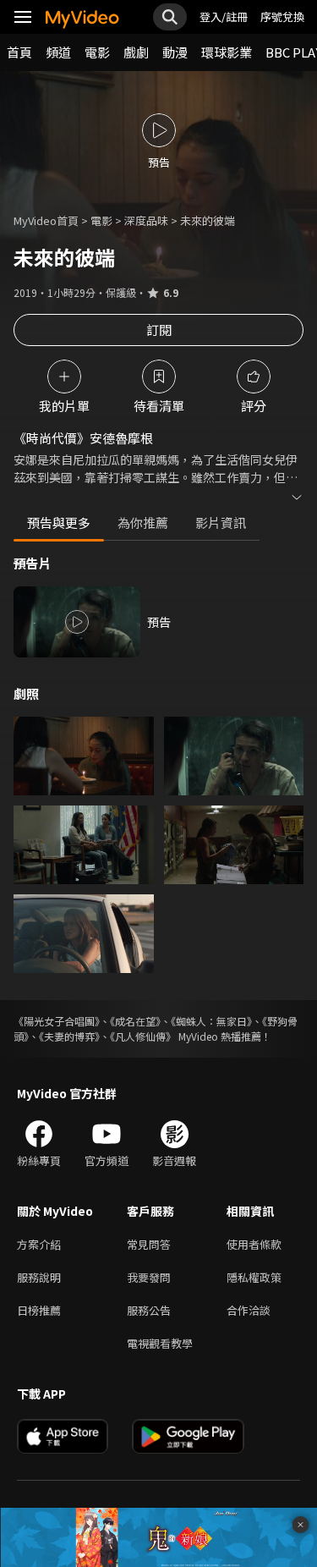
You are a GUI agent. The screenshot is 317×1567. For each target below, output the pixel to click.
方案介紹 (39, 1244)
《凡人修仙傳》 (143, 1036)
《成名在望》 (135, 1021)
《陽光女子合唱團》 (57, 1021)
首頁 (19, 52)
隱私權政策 (254, 1277)
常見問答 (149, 1244)
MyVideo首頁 (46, 220)
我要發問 (149, 1277)
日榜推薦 (39, 1310)
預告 (159, 621)
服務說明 (39, 1277)
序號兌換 (282, 16)
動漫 (175, 52)
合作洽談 (249, 1310)
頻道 (58, 52)
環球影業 (226, 52)
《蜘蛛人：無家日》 (211, 1021)
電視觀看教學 (160, 1343)
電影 (97, 52)
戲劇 (136, 52)
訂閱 (159, 329)
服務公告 (149, 1310)
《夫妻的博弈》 (69, 1036)
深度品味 (146, 220)
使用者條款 (254, 1244)
